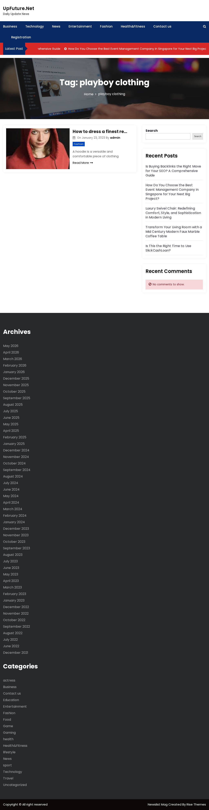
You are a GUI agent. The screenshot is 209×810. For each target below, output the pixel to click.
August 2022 (12, 633)
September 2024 (16, 470)
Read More (81, 163)
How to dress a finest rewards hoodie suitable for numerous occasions (101, 131)
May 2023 (10, 574)
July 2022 (10, 639)
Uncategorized (15, 784)
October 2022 (14, 620)
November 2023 (16, 535)
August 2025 (13, 404)
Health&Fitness (133, 26)
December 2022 (16, 607)
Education (11, 700)
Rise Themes (196, 804)
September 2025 (16, 398)
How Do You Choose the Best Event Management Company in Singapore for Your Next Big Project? (129, 49)
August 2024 (13, 476)
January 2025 (14, 443)
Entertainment (80, 26)
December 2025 (16, 378)
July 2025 (10, 411)
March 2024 (12, 509)
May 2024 (11, 496)
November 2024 (16, 456)
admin (115, 138)
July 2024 (10, 483)
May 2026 (10, 346)
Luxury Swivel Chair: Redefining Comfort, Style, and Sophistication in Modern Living (173, 213)
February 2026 (14, 365)
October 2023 (14, 541)
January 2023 (13, 600)
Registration (21, 37)
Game (8, 726)
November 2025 (16, 385)
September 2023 (16, 548)
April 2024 (11, 502)
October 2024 (14, 463)
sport (7, 765)
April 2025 (11, 430)
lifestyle (9, 752)
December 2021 (15, 652)
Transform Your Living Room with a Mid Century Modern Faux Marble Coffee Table (174, 231)
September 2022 (16, 626)
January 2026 (14, 372)
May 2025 (10, 424)
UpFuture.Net (18, 8)
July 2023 (10, 561)
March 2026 (12, 359)
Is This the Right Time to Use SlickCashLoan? (168, 248)
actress (9, 680)
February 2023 (14, 594)
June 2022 (11, 646)
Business (10, 26)
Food (7, 719)
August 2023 (12, 554)
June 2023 (11, 567)
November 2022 (16, 613)
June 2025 (11, 417)
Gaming (9, 732)
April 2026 (11, 352)
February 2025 (14, 437)
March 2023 (12, 587)
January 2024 (14, 522)
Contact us (162, 26)
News (56, 26)
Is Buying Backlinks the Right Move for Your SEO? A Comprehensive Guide (173, 171)
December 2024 (16, 450)
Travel (8, 778)
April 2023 (11, 580)
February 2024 (15, 515)
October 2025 (14, 391)
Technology (34, 26)
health (8, 739)
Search (152, 130)
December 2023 (16, 528)
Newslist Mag (158, 804)
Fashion (106, 26)
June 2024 (11, 489)
